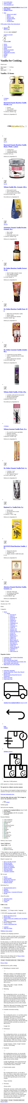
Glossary (6, 889)
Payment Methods (8, 864)
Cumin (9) (12, 627)
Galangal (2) (13, 620)
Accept (2, 960)
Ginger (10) (13, 621)
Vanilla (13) (13, 645)
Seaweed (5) (13, 614)
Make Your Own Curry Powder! (12, 664)
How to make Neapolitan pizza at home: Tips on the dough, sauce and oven (15, 662)
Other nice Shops (8, 928)
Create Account (7, 878)
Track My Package (8, 881)
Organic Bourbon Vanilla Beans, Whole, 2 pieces (15, 145)
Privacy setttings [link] (8, 922)
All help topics (10, 21)
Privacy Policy (7, 917)
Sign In (5, 876)
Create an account (8, 34)
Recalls (5, 893)
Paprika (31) (13, 634)
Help (5, 13)
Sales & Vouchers (8, 868)
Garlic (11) (12, 624)
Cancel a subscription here (10, 924)
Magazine (6, 890)
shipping (8, 10)
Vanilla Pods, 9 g (13, 507)
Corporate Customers (9, 871)
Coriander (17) (13, 626)
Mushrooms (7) (14, 635)
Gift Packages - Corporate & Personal (13, 892)
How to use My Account (10, 861)
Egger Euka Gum (8, 679)
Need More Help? (8, 870)
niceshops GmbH (12, 913)
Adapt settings (21, 960)
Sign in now (7, 29)
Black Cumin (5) (14, 640)
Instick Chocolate (8, 677)
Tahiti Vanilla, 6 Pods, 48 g (15, 392)
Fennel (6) (12, 619)
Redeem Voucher (8, 882)
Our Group (6, 900)
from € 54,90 (15, 7)
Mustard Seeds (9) (14, 641)
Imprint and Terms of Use (10, 915)
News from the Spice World (10, 660)
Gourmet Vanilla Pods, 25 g (15, 429)
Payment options (11, 18)
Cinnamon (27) (13, 648)
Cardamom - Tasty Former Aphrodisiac (13, 657)
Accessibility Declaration (10, 921)
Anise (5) (12, 616)
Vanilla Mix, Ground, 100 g (15, 187)
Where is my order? (11, 14)
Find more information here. (7, 794)
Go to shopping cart (8, 4)
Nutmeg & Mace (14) (15, 631)
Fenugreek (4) (13, 617)
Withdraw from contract (6, 931)
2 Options (6, 98)
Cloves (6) (12, 633)
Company (6, 927)
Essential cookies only (11, 960)
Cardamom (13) (14, 623)
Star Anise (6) (13, 642)
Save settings (4, 1100)
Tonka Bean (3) (14, 644)
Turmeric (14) (13, 630)
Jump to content (8, 3)
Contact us (9, 20)
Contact (6, 901)
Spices (5, 612)
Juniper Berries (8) (14, 647)
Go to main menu (8, 2)
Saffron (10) (13, 638)
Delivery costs (10, 17)
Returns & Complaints (9, 867)
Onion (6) (12, 649)
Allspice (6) (13, 637)
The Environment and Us (10, 887)
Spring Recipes (7, 658)
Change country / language (16, 910)
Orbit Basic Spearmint (9, 670)
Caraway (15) (13, 628)
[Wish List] (5, 37)
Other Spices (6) (14, 651)
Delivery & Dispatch (9, 866)
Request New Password (9, 879)
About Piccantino (8, 898)
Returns (9, 15)
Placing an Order (8, 863)
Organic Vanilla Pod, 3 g (15, 468)
